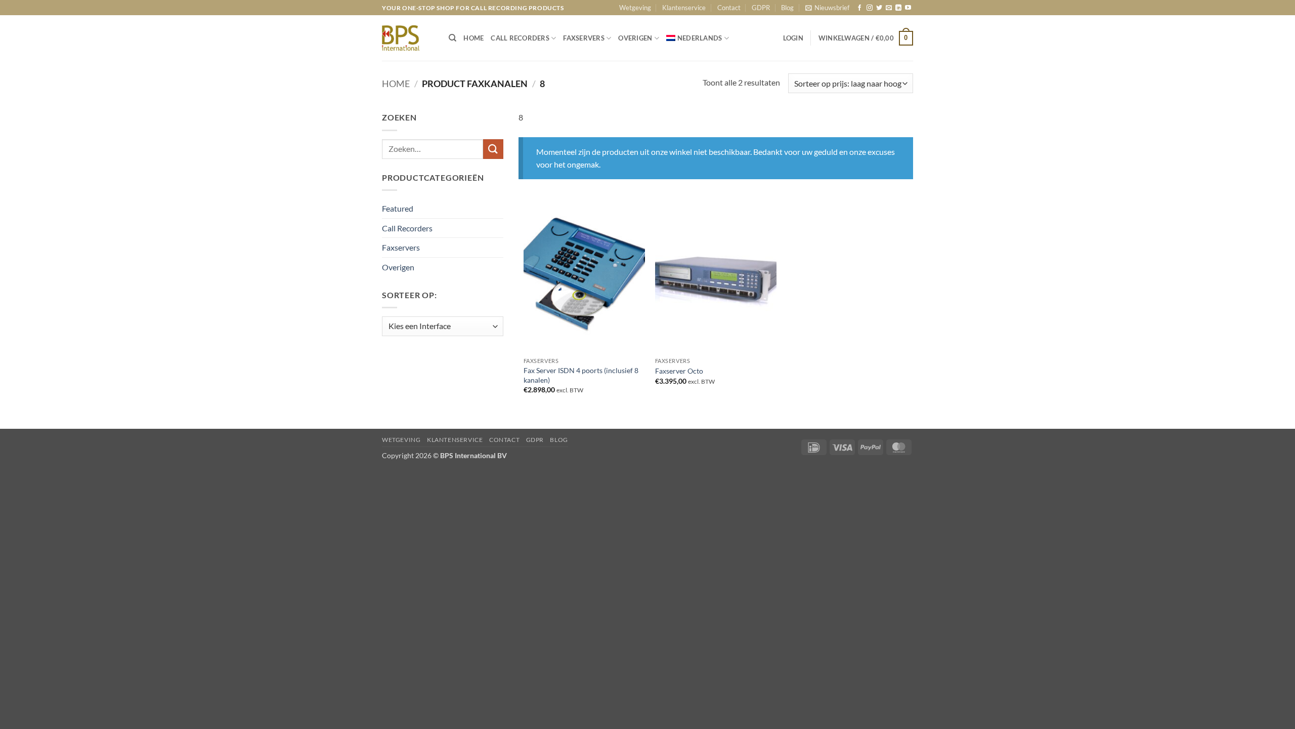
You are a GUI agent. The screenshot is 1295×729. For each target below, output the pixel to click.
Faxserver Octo (679, 371)
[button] (827, 7)
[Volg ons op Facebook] (859, 8)
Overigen (398, 267)
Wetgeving (635, 8)
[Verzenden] (493, 149)
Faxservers (401, 247)
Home (396, 83)
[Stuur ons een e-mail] (889, 8)
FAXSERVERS (584, 38)
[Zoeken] (452, 38)
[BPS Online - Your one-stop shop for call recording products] (408, 38)
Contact (729, 8)
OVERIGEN (635, 38)
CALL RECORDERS (520, 38)
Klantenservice (684, 8)
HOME (473, 38)
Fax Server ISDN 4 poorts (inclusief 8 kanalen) (581, 375)
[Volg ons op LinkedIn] (898, 8)
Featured (397, 208)
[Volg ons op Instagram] (870, 8)
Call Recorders (407, 228)
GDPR (761, 8)
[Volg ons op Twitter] (879, 8)
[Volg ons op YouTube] (908, 8)
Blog (787, 8)
